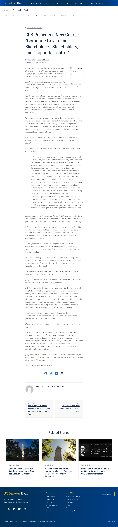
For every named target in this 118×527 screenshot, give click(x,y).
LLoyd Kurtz (48, 365)
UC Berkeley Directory (53, 508)
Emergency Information (73, 511)
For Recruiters (50, 499)
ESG (43, 365)
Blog (45, 15)
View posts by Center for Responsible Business (50, 386)
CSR (40, 365)
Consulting (76, 15)
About (13, 15)
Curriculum (53, 15)
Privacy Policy (32, 521)
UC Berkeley (23, 521)
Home (7, 16)
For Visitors (49, 502)
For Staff (68, 505)
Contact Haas (50, 511)
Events (36, 15)
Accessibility (41, 521)
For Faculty (69, 502)
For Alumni (69, 508)
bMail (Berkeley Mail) (73, 496)
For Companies (50, 496)
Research (64, 15)
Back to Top (111, 521)
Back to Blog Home (34, 28)
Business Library (51, 505)
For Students (25, 15)
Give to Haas (106, 494)
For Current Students (72, 499)
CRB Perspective (34, 365)
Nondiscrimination (51, 521)
